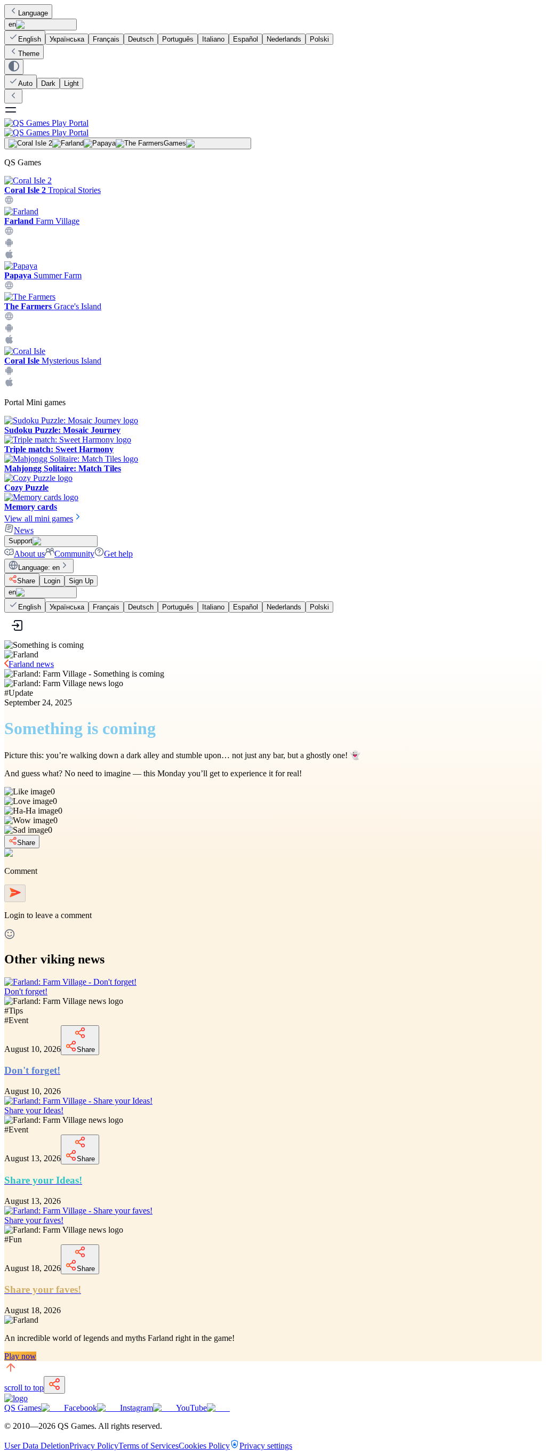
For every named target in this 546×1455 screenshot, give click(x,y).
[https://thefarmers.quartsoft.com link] (9, 318)
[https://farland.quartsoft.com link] (9, 232)
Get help (118, 553)
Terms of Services (148, 1445)
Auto (25, 83)
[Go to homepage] (273, 127)
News (24, 530)
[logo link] (16, 1398)
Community (74, 553)
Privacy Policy (93, 1445)
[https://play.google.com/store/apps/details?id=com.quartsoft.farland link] (9, 244)
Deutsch (141, 39)
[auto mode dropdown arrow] (13, 67)
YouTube (191, 1407)
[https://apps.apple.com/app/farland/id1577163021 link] (9, 256)
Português (178, 39)
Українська (67, 39)
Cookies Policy (204, 1445)
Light (71, 83)
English (29, 39)
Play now (20, 1356)
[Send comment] (15, 893)
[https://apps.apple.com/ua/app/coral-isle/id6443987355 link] (9, 384)
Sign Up (81, 581)
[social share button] (54, 1385)
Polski (319, 39)
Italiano (213, 39)
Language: (39, 568)
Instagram (136, 1407)
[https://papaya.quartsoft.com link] (9, 287)
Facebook (80, 1407)
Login (52, 581)
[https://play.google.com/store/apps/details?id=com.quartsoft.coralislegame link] (9, 372)
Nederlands (284, 39)
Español (245, 39)
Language (33, 13)
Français (106, 39)
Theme (28, 54)
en (12, 24)
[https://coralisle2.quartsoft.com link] (9, 201)
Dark (48, 83)
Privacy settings (265, 1445)
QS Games (22, 1407)
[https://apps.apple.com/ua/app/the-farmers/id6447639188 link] (9, 341)
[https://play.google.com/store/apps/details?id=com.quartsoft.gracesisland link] (9, 329)
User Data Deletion (36, 1445)
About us (29, 553)
